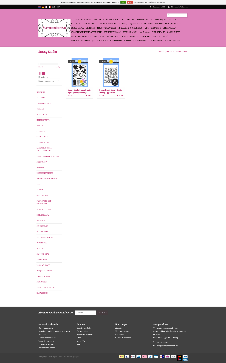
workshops (142, 19)
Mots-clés (81, 341)
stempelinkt (89, 24)
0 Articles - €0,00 (159, 7)
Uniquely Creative (80, 40)
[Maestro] (179, 359)
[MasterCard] (179, 356)
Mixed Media (77, 28)
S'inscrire (119, 328)
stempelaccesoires (107, 24)
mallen (172, 19)
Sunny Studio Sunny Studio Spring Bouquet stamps (79, 91)
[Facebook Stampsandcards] (181, 312)
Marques (170, 52)
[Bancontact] (127, 356)
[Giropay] (161, 356)
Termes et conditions (47, 338)
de (43, 7)
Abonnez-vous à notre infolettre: (55, 312)
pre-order (99, 19)
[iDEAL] (121, 356)
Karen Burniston (115, 19)
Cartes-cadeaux (172, 40)
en (46, 7)
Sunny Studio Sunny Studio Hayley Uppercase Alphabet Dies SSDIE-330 (110, 91)
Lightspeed (75, 357)
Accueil (75, 19)
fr (50, 7)
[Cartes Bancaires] (156, 356)
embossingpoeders (106, 28)
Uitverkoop (99, 36)
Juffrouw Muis (100, 40)
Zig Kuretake (158, 32)
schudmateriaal (112, 32)
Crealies (130, 19)
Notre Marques (158, 19)
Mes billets (119, 334)
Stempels (75, 24)
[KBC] (138, 356)
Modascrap (113, 36)
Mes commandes (122, 331)
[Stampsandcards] (54, 28)
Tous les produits (84, 328)
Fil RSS (79, 344)
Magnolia (145, 32)
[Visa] (185, 356)
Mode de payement (46, 341)
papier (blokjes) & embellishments (136, 24)
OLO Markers (173, 32)
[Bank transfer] (173, 356)
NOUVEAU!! (86, 19)
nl (39, 7)
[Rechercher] (169, 15)
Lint (147, 28)
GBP (58, 7)
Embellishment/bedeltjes (168, 24)
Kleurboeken (155, 40)
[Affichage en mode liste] (43, 73)
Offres (79, 338)
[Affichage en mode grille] (40, 73)
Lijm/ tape (156, 28)
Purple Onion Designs (135, 40)
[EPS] (167, 356)
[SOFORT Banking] (144, 356)
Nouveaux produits (85, 334)
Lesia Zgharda (130, 32)
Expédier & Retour (45, 344)
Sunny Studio (182, 52)
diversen (90, 28)
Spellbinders (143, 36)
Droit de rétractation (46, 348)
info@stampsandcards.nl (167, 346)
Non (129, 2)
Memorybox (116, 40)
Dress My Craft (160, 36)
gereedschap (169, 28)
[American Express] (185, 359)
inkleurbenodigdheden (130, 28)
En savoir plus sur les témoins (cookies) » (149, 2)
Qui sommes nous (45, 328)
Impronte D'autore (81, 36)
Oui (123, 2)
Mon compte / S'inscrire (179, 7)
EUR (54, 7)
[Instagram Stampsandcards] (185, 312)
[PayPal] (150, 356)
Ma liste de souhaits (123, 338)
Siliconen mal (128, 36)
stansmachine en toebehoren (86, 32)
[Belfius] (132, 356)
